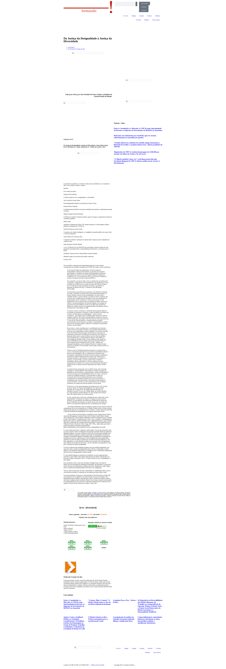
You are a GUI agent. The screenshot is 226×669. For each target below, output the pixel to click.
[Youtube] (130, 658)
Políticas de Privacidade (97, 665)
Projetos (146, 20)
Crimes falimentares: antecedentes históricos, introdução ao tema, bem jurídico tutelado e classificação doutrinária (150, 620)
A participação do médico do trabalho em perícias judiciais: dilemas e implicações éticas (124, 619)
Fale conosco (156, 20)
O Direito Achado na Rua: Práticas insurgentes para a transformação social (98, 619)
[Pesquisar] (136, 4)
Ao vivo (125, 16)
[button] (64, 590)
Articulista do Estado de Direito (99, 492)
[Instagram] (116, 658)
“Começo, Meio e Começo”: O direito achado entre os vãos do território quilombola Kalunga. (99, 602)
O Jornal (138, 20)
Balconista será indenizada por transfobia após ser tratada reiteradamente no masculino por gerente (135, 136)
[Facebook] (121, 658)
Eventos (149, 16)
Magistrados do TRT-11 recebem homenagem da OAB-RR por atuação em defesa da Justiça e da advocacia (136, 153)
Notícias (157, 16)
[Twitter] (125, 658)
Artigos (134, 16)
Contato (141, 16)
